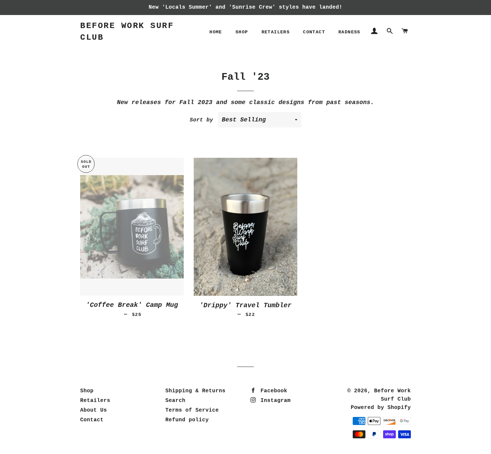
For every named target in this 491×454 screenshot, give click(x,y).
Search (175, 401)
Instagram (274, 401)
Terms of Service (192, 410)
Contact (314, 32)
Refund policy (187, 420)
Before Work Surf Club (127, 31)
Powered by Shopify (381, 408)
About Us (93, 410)
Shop (241, 32)
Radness (349, 32)
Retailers (276, 32)
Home (215, 32)
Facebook (272, 391)
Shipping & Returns (195, 391)
